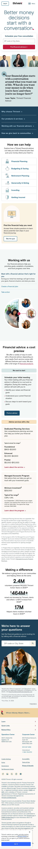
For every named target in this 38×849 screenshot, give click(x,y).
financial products (26, 364)
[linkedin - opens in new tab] (7, 774)
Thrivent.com (30, 815)
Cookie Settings (6, 759)
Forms (3, 762)
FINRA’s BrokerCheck (7, 817)
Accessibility (26, 759)
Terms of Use (26, 762)
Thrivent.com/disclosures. (8, 797)
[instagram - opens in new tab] (16, 774)
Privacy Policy (22, 836)
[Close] (30, 832)
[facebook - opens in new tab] (3, 774)
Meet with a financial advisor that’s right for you (18, 275)
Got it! (16, 844)
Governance (5, 766)
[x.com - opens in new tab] (12, 774)
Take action (5, 292)
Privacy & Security (27, 765)
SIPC (2, 792)
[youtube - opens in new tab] (20, 774)
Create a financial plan (9, 286)
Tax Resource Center (7, 769)
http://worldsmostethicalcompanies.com (20, 692)
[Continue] (33, 643)
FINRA (30, 790)
